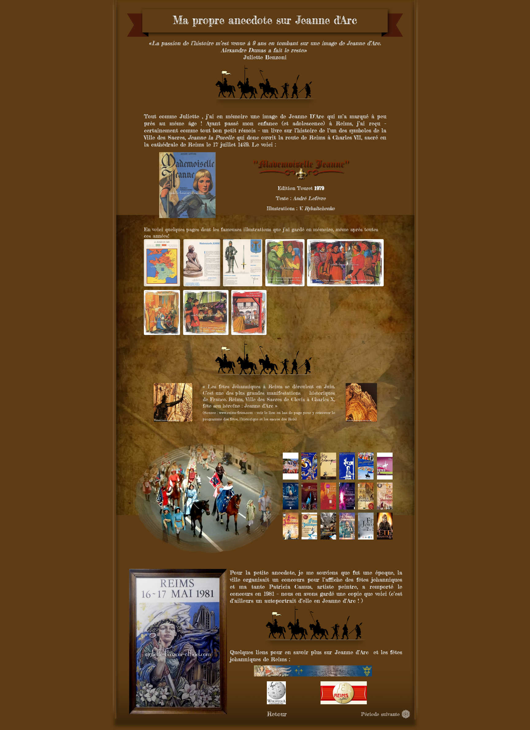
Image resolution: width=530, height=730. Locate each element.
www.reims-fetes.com (236, 412)
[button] (290, 466)
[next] (379, 501)
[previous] (296, 501)
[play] (380, 534)
